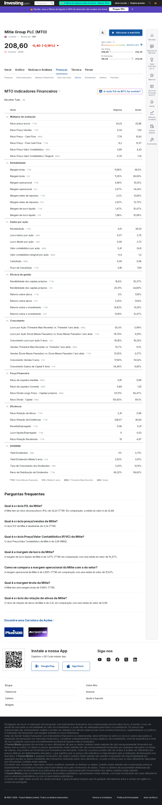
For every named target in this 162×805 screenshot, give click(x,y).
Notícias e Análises (40, 69)
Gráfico (20, 69)
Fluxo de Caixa (64, 77)
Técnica (76, 69)
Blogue (8, 685)
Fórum (89, 69)
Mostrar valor (133, 45)
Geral (7, 69)
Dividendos (90, 77)
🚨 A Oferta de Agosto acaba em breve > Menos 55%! (85, 3)
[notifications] (150, 2)
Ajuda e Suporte (94, 698)
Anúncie (90, 691)
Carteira (9, 698)
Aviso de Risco (150, 797)
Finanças (8, 77)
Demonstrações (23, 77)
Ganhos (103, 77)
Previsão (114, 77)
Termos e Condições (102, 797)
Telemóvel (10, 691)
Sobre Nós (91, 685)
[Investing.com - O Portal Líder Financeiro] (16, 3)
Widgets (9, 704)
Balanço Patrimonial (44, 77)
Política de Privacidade (127, 797)
